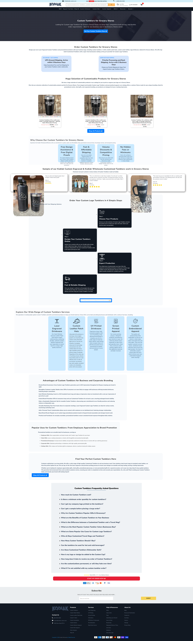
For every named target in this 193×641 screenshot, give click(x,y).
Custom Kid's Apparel (75, 627)
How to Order (109, 620)
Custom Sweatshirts (74, 620)
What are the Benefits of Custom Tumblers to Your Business (85, 518)
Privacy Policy (127, 625)
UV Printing (90, 613)
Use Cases (108, 627)
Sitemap (126, 622)
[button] (86, 9)
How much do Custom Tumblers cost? (76, 495)
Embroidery (90, 618)
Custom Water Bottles (75, 613)
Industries (108, 630)
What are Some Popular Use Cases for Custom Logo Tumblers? (86, 531)
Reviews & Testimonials (129, 613)
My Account (134, 4)
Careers (126, 620)
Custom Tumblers (74, 610)
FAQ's (107, 610)
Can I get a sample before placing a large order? (80, 508)
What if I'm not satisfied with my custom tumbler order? (83, 568)
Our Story (126, 618)
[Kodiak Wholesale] (55, 5)
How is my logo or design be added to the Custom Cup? (83, 554)
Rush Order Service (92, 625)
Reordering (108, 622)
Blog (125, 610)
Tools (107, 615)
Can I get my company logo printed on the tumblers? (82, 504)
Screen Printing (91, 615)
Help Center (109, 613)
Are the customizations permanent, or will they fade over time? (86, 563)
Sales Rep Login (109, 632)
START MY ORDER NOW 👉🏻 (96, 578)
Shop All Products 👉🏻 (96, 131)
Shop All (72, 632)
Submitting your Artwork (111, 618)
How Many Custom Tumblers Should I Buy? (78, 541)
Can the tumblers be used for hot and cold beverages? (82, 545)
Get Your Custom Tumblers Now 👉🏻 (95, 31)
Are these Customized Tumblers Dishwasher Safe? (81, 550)
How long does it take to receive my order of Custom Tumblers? (86, 559)
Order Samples (73, 630)
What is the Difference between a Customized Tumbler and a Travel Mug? (90, 522)
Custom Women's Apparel (76, 625)
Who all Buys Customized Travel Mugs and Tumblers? (82, 536)
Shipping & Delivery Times (112, 625)
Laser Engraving (91, 610)
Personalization (91, 622)
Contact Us (126, 615)
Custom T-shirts (73, 618)
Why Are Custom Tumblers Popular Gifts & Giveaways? (83, 513)
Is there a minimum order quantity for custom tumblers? (83, 499)
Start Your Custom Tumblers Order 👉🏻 (96, 300)
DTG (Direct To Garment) (93, 620)
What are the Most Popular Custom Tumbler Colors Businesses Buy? (88, 527)
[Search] (111, 4)
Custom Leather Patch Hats (76, 615)
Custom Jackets (73, 622)
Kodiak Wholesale (63, 637)
